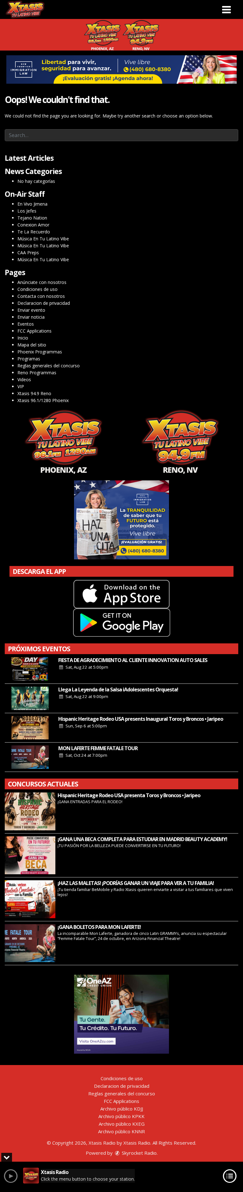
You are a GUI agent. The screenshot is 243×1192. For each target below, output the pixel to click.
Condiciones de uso (37, 289)
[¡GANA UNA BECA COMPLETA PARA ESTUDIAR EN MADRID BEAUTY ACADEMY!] (30, 855)
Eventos (25, 324)
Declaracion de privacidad (43, 303)
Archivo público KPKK (121, 1116)
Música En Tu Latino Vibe (43, 239)
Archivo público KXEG (122, 1124)
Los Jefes (26, 211)
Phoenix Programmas (39, 352)
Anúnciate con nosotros (41, 282)
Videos (24, 379)
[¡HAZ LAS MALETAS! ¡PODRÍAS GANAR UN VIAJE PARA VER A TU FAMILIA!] (30, 899)
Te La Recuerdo (33, 232)
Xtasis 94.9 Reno (34, 393)
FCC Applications (34, 331)
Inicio (22, 338)
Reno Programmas (36, 373)
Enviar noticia (31, 317)
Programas (28, 359)
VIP (20, 386)
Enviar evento (31, 310)
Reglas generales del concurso (48, 366)
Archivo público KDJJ (121, 1108)
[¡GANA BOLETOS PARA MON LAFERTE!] (30, 943)
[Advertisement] (121, 69)
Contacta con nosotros (41, 296)
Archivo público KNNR (121, 1131)
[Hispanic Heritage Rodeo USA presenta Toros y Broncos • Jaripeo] (30, 811)
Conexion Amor (33, 225)
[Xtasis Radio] (25, 9)
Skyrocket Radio (139, 1153)
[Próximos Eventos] (30, 669)
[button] (226, 7)
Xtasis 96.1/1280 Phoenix (43, 400)
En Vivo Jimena (32, 204)
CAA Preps (28, 253)
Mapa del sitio (31, 345)
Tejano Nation (32, 218)
